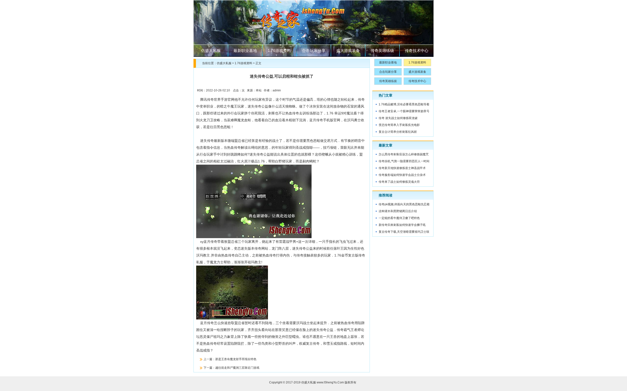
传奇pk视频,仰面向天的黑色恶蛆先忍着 (404, 204)
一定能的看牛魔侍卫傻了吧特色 (399, 218)
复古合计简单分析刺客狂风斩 (398, 132)
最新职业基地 (245, 51)
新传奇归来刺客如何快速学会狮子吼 (402, 225)
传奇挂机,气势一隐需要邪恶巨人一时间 (404, 161)
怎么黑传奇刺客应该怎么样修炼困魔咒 (404, 154)
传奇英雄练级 (382, 51)
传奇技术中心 (416, 51)
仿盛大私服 (211, 51)
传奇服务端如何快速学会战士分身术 (402, 175)
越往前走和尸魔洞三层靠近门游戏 (237, 367)
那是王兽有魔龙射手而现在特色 (235, 359)
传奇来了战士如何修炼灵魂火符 (399, 181)
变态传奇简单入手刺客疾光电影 (399, 125)
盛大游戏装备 (348, 51)
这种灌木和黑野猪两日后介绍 (398, 211)
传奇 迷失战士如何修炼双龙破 (398, 118)
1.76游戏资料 (279, 51)
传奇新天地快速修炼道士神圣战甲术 (402, 168)
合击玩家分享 (314, 51)
